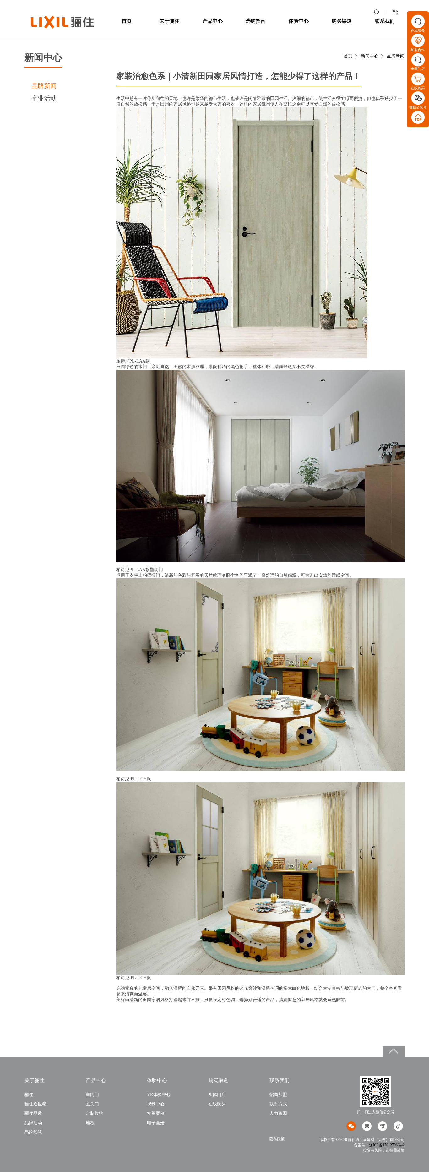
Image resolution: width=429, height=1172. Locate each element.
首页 (127, 21)
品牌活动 (33, 1122)
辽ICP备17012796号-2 (387, 1145)
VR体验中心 (159, 1094)
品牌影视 (33, 1132)
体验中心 (299, 21)
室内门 (92, 1094)
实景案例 (156, 1113)
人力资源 (278, 1113)
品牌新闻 (44, 85)
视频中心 (156, 1104)
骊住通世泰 (35, 1104)
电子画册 (156, 1122)
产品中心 (213, 21)
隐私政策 (277, 1139)
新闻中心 (369, 56)
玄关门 (92, 1104)
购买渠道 (342, 21)
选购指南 (256, 21)
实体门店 (217, 1094)
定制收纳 (94, 1113)
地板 (90, 1122)
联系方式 (278, 1104)
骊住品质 (33, 1113)
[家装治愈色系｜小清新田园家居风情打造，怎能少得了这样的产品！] (62, 21)
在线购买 (217, 1104)
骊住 (28, 1094)
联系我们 (385, 21)
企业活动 (44, 98)
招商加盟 (278, 1094)
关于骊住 (170, 21)
